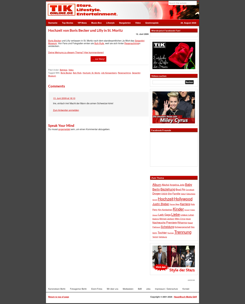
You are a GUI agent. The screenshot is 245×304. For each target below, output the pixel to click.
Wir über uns (112, 288)
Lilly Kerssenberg (109, 72)
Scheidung (167, 227)
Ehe (170, 193)
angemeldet (64, 129)
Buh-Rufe (99, 43)
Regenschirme (131, 43)
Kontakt (185, 288)
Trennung (182, 232)
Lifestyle (109, 22)
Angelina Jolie (177, 184)
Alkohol (165, 184)
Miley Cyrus (180, 218)
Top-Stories (67, 22)
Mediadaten (128, 288)
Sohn (154, 232)
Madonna (155, 219)
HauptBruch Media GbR (185, 296)
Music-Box (95, 22)
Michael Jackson (167, 218)
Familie (176, 193)
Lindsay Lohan (187, 214)
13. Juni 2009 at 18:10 (64, 98)
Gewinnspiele (152, 22)
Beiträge (63, 69)
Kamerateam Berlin (57, 288)
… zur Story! (98, 59)
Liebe (175, 214)
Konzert (187, 210)
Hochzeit (166, 198)
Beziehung (167, 189)
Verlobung (163, 236)
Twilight (155, 237)
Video (137, 22)
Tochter (162, 232)
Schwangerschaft (182, 226)
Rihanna (182, 222)
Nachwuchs (159, 222)
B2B (140, 288)
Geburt (183, 194)
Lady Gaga (164, 214)
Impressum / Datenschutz (166, 288)
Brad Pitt (180, 189)
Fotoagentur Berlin (78, 288)
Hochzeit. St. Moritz (91, 72)
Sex (193, 226)
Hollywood (183, 198)
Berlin (156, 189)
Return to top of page (58, 296)
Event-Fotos (96, 288)
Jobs (148, 288)
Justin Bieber (160, 204)
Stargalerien (125, 22)
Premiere (171, 222)
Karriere (185, 204)
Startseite (52, 22)
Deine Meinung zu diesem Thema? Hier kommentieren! (76, 52)
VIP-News (82, 22)
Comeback (190, 189)
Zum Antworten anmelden (66, 110)
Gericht (154, 200)
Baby (188, 184)
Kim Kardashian (165, 209)
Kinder (178, 209)
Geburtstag (190, 193)
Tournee (170, 233)
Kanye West (174, 204)
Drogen (156, 193)
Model (188, 219)
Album (156, 184)
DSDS (164, 193)
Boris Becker (54, 40)
